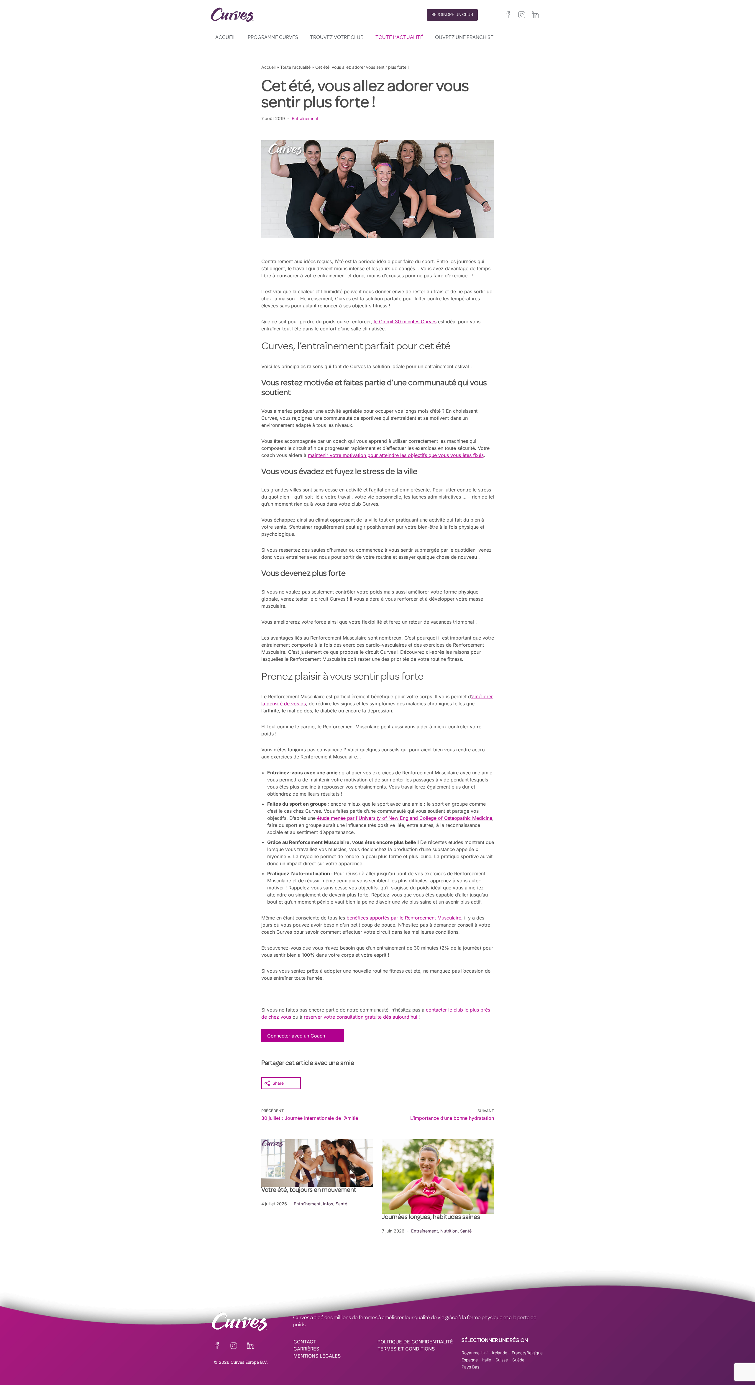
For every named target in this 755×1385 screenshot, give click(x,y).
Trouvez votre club (337, 37)
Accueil (225, 37)
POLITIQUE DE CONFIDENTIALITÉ (415, 1342)
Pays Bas (470, 1366)
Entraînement (305, 118)
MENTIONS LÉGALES (317, 1356)
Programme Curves (273, 37)
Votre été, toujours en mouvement (308, 1190)
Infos (328, 1203)
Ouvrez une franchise (464, 37)
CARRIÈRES (306, 1349)
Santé (341, 1203)
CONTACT (304, 1342)
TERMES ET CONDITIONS (406, 1349)
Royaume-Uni (475, 1352)
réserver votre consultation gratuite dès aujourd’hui (360, 1017)
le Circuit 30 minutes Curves (405, 321)
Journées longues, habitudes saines (431, 1217)
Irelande (499, 1352)
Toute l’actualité (399, 37)
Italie (486, 1359)
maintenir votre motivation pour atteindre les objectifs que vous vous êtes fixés (396, 455)
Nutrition (449, 1230)
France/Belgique (527, 1352)
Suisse (501, 1359)
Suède (518, 1359)
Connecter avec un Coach (296, 1036)
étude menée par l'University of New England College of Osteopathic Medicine (404, 818)
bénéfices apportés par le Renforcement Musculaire (404, 918)
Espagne (470, 1359)
